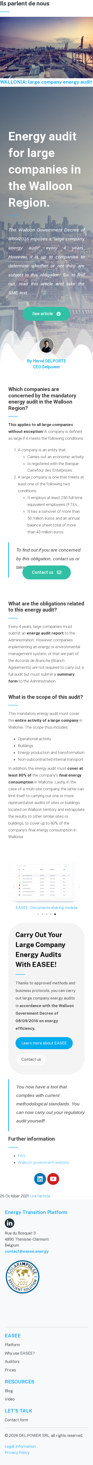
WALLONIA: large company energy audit (46, 82)
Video (10, 1399)
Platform (12, 1345)
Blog (9, 1391)
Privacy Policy (17, 1452)
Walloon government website (43, 1162)
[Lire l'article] (46, 47)
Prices (10, 1370)
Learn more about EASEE (44, 1043)
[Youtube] (53, 1179)
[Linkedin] (40, 1179)
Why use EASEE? (20, 1353)
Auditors (12, 1361)
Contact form (16, 1420)
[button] (46, 314)
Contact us (31, 1059)
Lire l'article (40, 1196)
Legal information (20, 1446)
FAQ (21, 1155)
